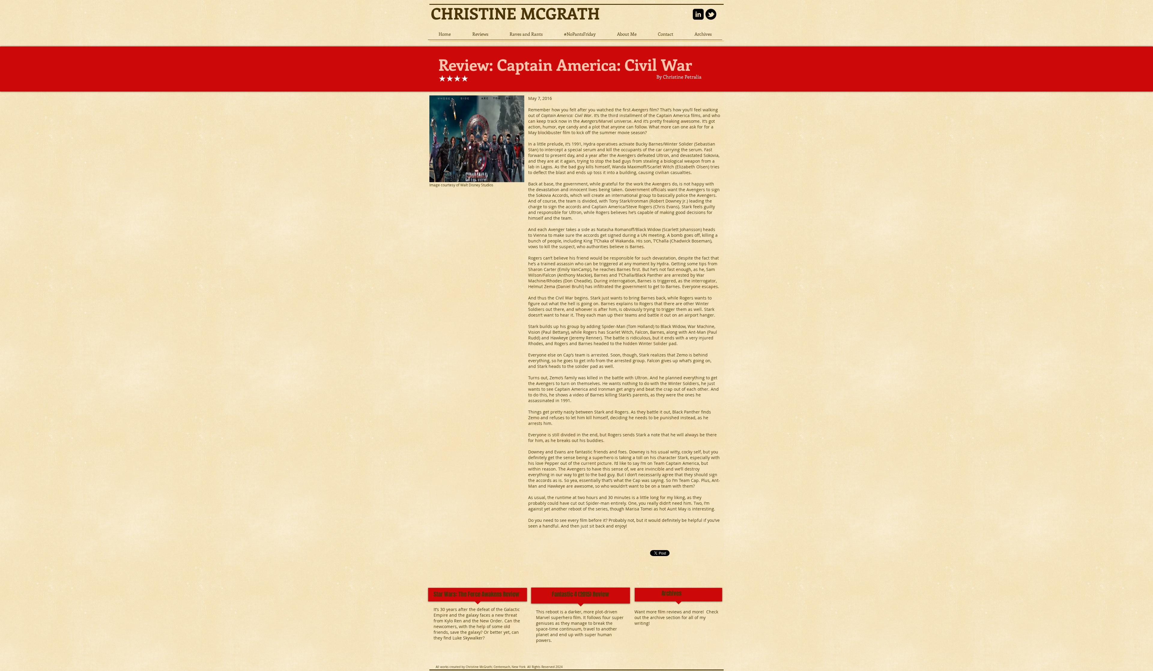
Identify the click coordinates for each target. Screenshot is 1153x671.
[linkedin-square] (698, 14)
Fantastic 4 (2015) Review (580, 594)
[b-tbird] (710, 14)
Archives (671, 593)
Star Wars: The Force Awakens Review (476, 594)
